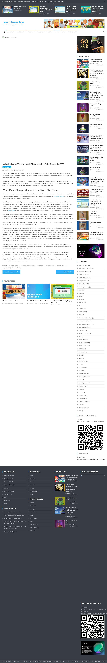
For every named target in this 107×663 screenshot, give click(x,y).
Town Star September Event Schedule (12, 272)
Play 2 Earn (82, 367)
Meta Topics (82, 339)
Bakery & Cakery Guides (85, 268)
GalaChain (82, 308)
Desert (81, 293)
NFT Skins (81, 352)
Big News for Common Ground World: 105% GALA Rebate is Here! (96, 136)
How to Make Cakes (84, 321)
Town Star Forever (59, 196)
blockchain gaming (13, 265)
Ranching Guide (83, 383)
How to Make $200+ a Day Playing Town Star (61, 301)
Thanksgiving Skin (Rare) (95, 223)
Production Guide (84, 373)
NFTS (50, 1)
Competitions (82, 281)
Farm (80, 299)
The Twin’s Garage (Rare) (95, 82)
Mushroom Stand (95, 167)
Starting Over (82, 386)
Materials (33, 506)
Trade (80, 404)
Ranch (80, 380)
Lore (80, 336)
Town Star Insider (84, 401)
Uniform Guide (83, 408)
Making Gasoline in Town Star (12, 512)
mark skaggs (60, 265)
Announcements (7, 167)
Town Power (82, 398)
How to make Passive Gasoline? (13, 518)
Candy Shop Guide (84, 277)
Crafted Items (82, 284)
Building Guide (83, 274)
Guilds (80, 315)
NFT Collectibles (83, 346)
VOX (80, 411)
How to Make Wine (84, 327)
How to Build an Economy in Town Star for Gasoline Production (15, 528)
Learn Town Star (13, 22)
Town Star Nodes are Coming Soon (37, 301)
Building (34, 1)
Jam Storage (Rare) (96, 124)
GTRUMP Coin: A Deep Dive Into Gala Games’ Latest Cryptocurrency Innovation (97, 72)
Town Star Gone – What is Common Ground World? (97, 158)
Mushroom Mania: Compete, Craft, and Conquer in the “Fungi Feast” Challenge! (96, 94)
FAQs (80, 296)
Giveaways (82, 311)
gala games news (50, 265)
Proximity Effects (83, 377)
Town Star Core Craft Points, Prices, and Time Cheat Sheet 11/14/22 (96, 202)
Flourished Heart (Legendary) (95, 115)
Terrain (81, 392)
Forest (80, 305)
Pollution (81, 370)
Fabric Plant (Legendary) (93, 212)
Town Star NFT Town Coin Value (20, 7)
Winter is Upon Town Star (10, 301)
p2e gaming (7, 268)
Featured (81, 302)
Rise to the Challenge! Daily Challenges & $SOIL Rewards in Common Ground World (97, 148)
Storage (81, 389)
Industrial (81, 330)
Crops (80, 290)
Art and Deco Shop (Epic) (95, 104)
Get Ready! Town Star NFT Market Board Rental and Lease (71, 9)
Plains (80, 364)
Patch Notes (82, 361)
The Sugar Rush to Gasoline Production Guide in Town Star (15, 522)
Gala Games (11, 210)
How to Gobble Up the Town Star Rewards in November (96, 234)
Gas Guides (20, 1)
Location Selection (84, 333)
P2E (55, 1)
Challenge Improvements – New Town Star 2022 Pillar (46, 9)
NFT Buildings (83, 342)
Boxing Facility (68, 272)
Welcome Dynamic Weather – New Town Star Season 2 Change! (98, 9)
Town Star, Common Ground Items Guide (96, 60)
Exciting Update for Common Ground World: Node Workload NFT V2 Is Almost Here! (97, 180)
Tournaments (82, 395)
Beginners (27, 1)
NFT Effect (82, 349)
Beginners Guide (83, 271)
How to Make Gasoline (85, 324)
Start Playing (61, 1)
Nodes (80, 358)
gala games (40, 265)
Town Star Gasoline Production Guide (14, 515)
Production (40, 1)
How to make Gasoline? (10, 532)
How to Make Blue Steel (85, 318)
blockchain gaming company (28, 265)
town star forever (16, 268)
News (46, 1)
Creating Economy (84, 287)
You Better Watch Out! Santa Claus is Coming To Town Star (96, 191)
